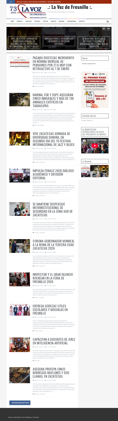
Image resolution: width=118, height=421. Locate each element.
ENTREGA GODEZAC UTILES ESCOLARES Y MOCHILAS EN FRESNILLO (50, 309)
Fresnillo (19, 21)
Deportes (82, 21)
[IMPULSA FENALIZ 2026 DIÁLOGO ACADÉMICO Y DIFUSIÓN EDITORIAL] (19, 175)
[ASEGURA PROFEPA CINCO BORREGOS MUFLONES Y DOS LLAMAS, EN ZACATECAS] (19, 375)
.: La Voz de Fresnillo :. (70, 6)
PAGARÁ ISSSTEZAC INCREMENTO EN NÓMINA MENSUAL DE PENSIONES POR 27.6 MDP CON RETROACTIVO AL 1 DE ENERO (53, 63)
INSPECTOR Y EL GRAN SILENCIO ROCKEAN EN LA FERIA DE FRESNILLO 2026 (53, 278)
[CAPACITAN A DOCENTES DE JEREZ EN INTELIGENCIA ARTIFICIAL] (19, 344)
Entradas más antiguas (20, 403)
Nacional (61, 21)
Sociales (53, 21)
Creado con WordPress (14, 417)
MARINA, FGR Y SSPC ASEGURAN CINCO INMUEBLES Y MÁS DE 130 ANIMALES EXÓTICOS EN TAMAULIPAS (53, 100)
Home (12, 21)
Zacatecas (28, 21)
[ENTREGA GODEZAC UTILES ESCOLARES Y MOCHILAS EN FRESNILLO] (19, 309)
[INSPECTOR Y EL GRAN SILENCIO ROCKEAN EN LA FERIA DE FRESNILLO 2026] (19, 279)
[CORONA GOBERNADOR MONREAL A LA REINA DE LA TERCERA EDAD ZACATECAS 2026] (19, 246)
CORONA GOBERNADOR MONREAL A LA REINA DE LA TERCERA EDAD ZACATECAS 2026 (94, 41)
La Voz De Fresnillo (51, 72)
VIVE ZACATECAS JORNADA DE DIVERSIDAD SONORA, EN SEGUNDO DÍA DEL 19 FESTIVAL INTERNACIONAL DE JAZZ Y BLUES (53, 139)
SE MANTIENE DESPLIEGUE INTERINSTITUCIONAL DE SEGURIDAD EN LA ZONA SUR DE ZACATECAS (48, 2)
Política (45, 21)
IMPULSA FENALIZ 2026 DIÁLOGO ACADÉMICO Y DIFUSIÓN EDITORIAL (24, 41)
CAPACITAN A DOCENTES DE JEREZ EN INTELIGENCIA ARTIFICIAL (54, 341)
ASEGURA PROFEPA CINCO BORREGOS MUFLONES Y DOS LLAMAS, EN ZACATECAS (51, 372)
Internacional (71, 21)
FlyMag (28, 417)
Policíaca (37, 21)
